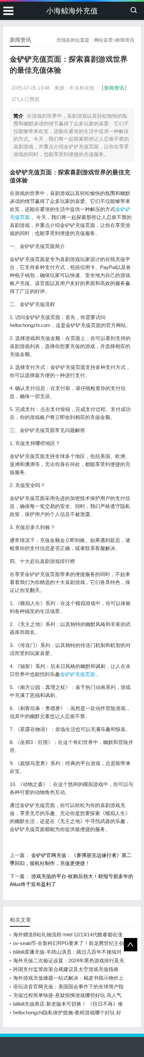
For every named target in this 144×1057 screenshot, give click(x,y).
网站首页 (103, 40)
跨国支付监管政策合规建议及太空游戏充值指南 (66, 969)
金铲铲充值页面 (77, 674)
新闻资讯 (125, 40)
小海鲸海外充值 (72, 11)
